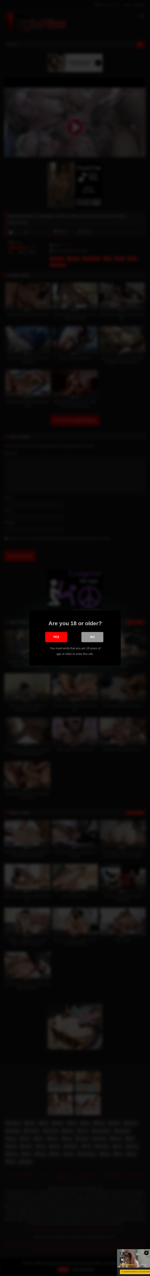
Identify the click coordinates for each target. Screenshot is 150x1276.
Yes (56, 637)
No (92, 637)
